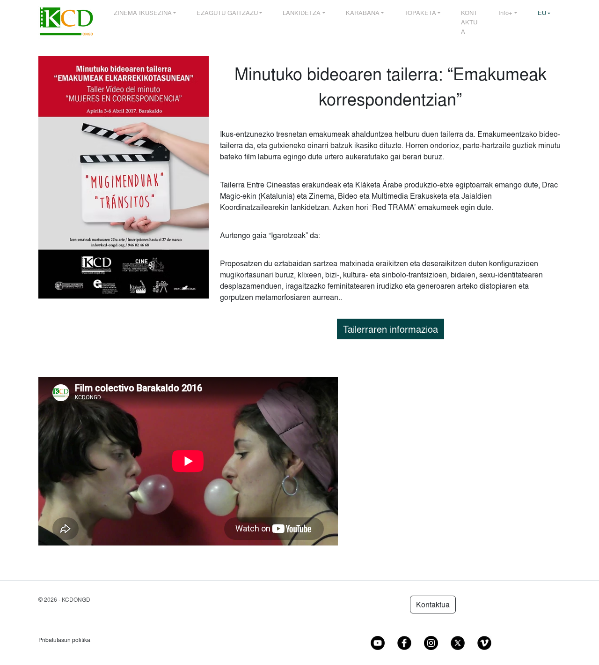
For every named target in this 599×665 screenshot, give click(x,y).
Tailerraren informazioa (390, 329)
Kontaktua (433, 604)
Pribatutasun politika (64, 640)
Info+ (505, 12)
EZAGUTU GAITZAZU (227, 12)
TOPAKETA (420, 12)
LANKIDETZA (302, 12)
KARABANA (363, 12)
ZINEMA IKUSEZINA (143, 12)
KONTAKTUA (469, 21)
